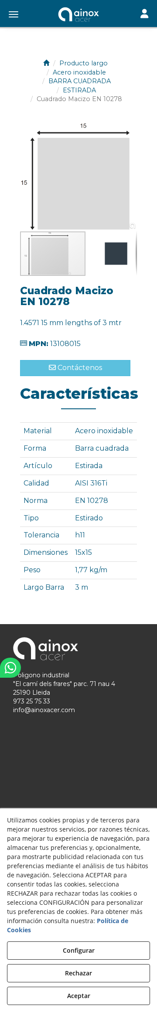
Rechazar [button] (78, 973)
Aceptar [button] (78, 996)
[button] (78, 15)
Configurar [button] (79, 950)
